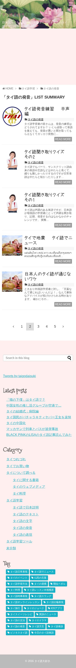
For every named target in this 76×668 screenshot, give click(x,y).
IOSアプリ (56, 608)
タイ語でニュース (44, 571)
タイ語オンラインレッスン (25, 602)
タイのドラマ (39, 620)
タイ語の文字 (22, 521)
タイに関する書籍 (26, 480)
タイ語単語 (57, 626)
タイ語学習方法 (18, 583)
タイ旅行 (15, 608)
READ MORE (63, 139)
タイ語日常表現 (18, 571)
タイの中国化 (16, 423)
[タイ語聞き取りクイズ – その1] (12, 202)
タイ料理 (19, 493)
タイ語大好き (13, 15)
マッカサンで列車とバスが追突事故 (32, 429)
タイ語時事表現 (18, 596)
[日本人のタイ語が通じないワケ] (12, 282)
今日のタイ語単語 (44, 632)
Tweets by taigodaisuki (19, 376)
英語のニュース (47, 614)
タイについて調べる (20, 472)
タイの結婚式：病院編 (22, 411)
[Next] (63, 326)
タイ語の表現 (22, 534)
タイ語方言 (38, 626)
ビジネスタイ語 (18, 632)
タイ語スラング (42, 596)
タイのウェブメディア (29, 486)
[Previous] (13, 326)
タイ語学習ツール (19, 541)
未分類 (11, 548)
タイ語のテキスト (26, 514)
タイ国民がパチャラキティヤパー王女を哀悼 (38, 417)
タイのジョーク (35, 608)
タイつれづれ (16, 459)
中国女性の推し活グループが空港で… (33, 405)
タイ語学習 (14, 500)
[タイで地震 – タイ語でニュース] (12, 245)
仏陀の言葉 (40, 577)
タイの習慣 (40, 583)
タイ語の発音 (36, 119)
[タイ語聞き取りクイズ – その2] (12, 159)
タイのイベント (18, 577)
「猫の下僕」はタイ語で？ (25, 399)
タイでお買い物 (17, 466)
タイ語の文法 (17, 620)
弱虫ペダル (59, 583)
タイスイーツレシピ (21, 614)
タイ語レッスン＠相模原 (40, 589)
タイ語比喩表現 (54, 602)
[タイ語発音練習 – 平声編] (12, 116)
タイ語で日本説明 (26, 507)
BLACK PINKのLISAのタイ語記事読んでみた (39, 434)
